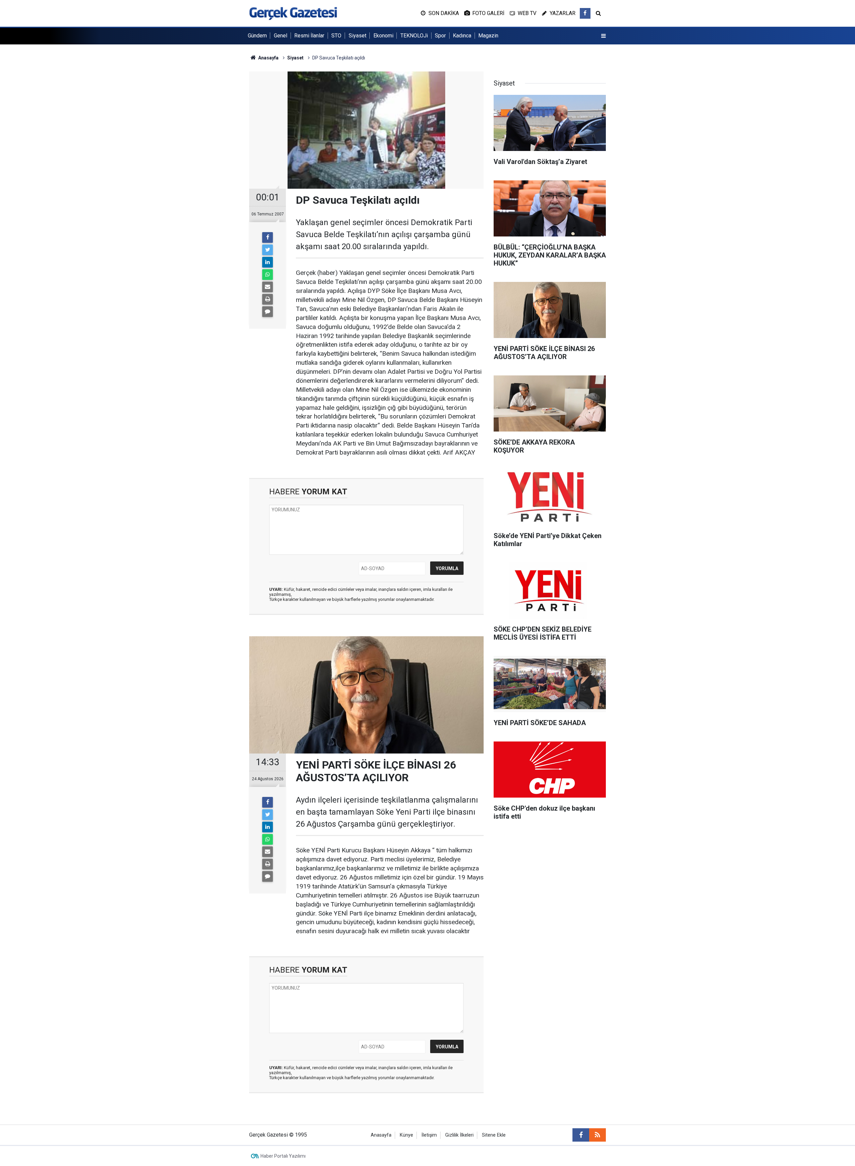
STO (336, 35)
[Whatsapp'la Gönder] (267, 274)
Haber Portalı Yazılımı (283, 1156)
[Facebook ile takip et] (585, 13)
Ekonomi (383, 35)
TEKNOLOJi (414, 35)
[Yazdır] (267, 299)
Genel (280, 35)
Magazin (488, 35)
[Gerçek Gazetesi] (293, 13)
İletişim (429, 1135)
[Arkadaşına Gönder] (267, 287)
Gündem (257, 35)
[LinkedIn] (267, 262)
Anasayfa (381, 1135)
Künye (406, 1135)
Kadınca (462, 35)
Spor (440, 35)
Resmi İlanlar (309, 35)
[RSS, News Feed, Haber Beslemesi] (597, 1135)
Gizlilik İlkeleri (459, 1135)
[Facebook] (267, 237)
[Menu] (604, 36)
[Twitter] (267, 249)
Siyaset (357, 35)
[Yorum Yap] (267, 311)
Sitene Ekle (494, 1135)
